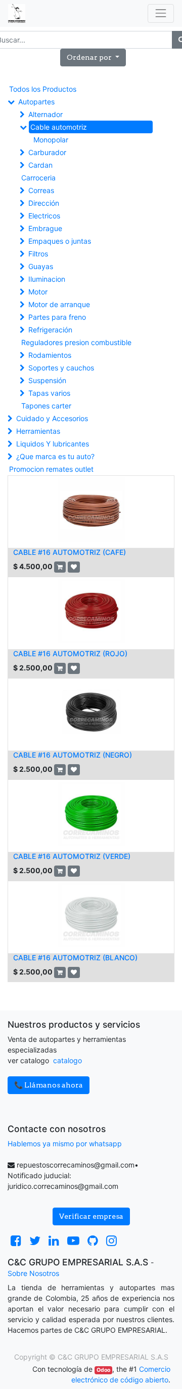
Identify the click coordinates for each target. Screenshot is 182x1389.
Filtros (38, 253)
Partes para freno (57, 317)
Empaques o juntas (59, 241)
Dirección (43, 203)
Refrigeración (50, 329)
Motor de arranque (59, 304)
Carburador (47, 152)
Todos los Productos (42, 89)
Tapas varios (49, 393)
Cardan (40, 165)
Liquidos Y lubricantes (52, 443)
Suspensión (47, 380)
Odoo (103, 1370)
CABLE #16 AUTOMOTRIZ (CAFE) (69, 552)
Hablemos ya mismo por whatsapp (65, 1143)
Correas (41, 190)
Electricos (44, 215)
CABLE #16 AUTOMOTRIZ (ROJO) (70, 653)
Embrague (45, 228)
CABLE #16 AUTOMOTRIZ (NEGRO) (72, 754)
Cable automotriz (58, 127)
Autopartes (36, 101)
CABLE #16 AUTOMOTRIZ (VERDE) (71, 856)
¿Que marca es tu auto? (55, 456)
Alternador (45, 114)
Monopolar (50, 139)
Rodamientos (49, 355)
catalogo (67, 1060)
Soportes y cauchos (61, 367)
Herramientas (38, 431)
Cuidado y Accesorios (52, 418)
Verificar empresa (91, 1216)
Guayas (40, 266)
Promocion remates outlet (51, 469)
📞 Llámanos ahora (48, 1085)
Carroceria (38, 177)
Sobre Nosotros (33, 1273)
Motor (38, 291)
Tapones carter (46, 405)
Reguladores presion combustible (76, 342)
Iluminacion (46, 279)
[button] (93, 57)
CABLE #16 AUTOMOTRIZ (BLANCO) (75, 957)
